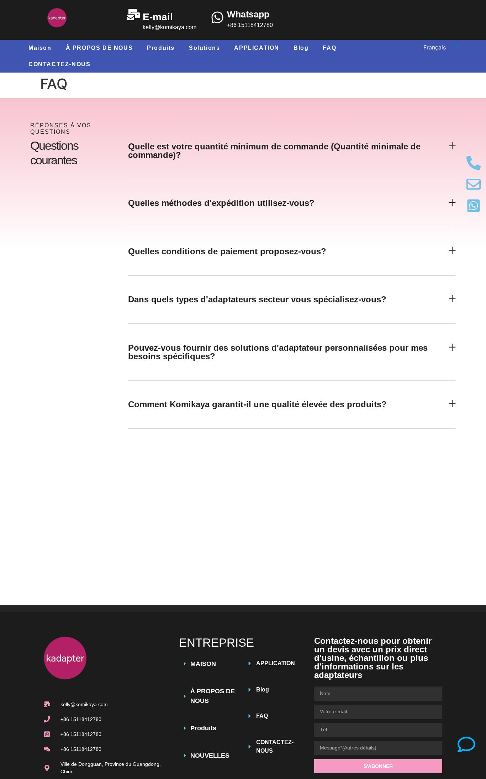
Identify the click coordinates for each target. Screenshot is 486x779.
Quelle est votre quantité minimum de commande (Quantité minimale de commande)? (274, 151)
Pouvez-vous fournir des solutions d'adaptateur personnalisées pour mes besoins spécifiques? (278, 352)
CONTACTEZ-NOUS (59, 64)
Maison (40, 48)
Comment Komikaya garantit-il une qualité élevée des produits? (257, 404)
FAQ (329, 48)
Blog (301, 48)
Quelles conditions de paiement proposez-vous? (227, 251)
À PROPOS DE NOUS (99, 48)
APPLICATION (256, 48)
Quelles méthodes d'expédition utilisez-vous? (221, 203)
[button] (292, 150)
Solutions (204, 48)
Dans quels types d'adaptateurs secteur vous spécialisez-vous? (257, 299)
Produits (161, 48)
